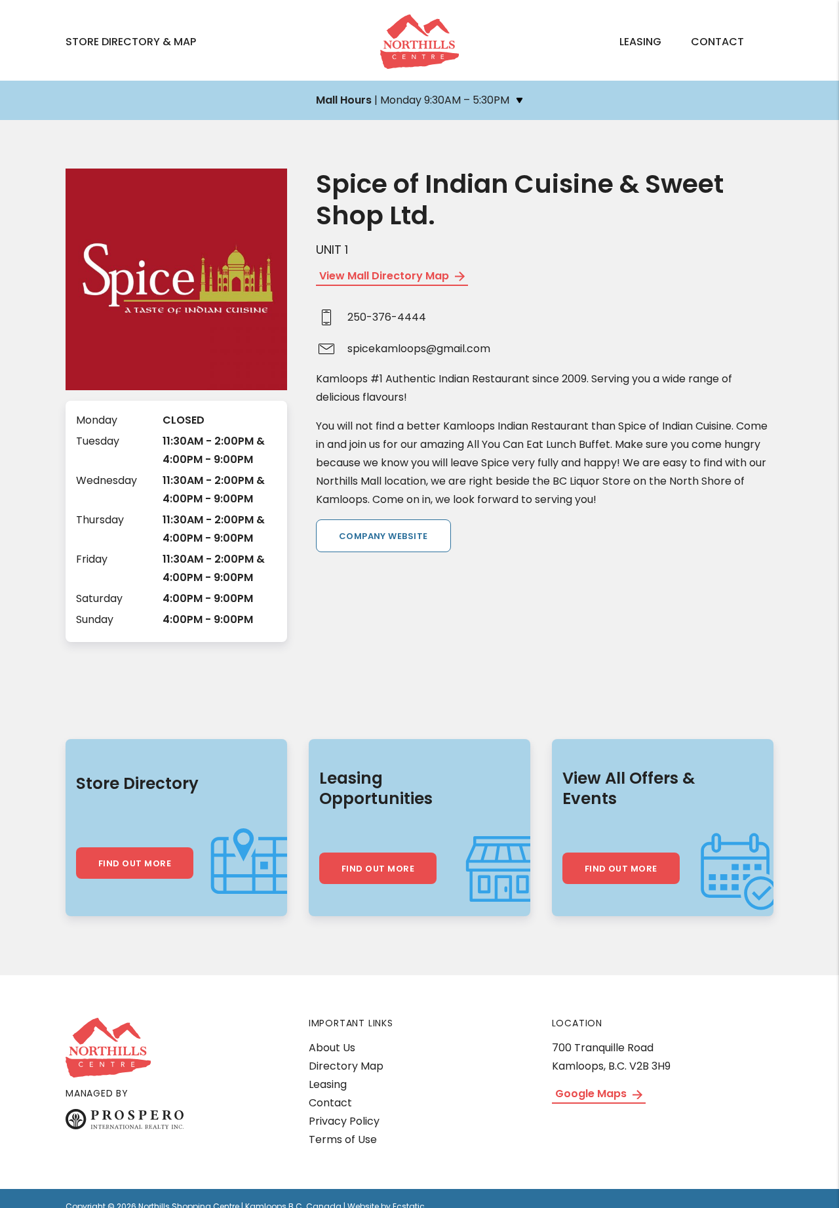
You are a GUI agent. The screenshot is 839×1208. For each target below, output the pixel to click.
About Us (332, 1047)
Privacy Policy (344, 1121)
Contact (717, 41)
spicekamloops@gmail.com (418, 348)
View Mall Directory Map (385, 275)
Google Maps (592, 1093)
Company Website (383, 536)
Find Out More (134, 863)
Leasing (640, 41)
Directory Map (346, 1066)
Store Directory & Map (131, 41)
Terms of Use (343, 1139)
